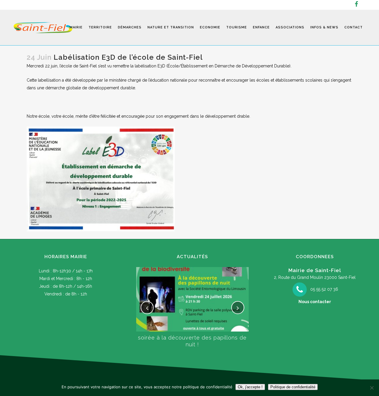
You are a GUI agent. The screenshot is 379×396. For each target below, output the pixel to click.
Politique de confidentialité (292, 387)
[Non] (372, 388)
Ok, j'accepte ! (250, 387)
